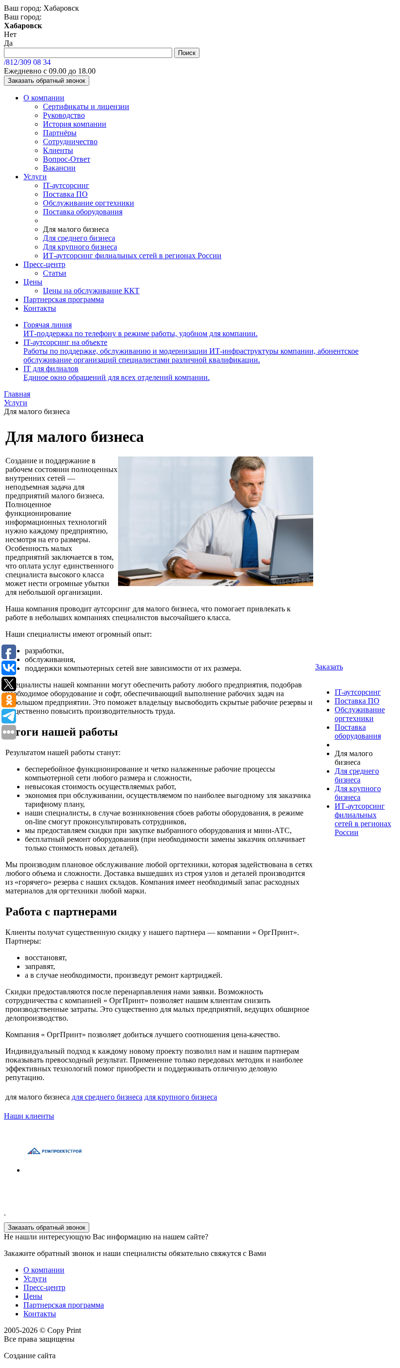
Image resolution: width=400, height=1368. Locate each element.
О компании (43, 98)
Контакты (39, 308)
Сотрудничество (70, 141)
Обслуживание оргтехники (88, 203)
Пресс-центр (44, 264)
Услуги (35, 176)
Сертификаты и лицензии (86, 106)
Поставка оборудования (82, 212)
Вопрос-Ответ (66, 159)
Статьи (54, 273)
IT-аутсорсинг (66, 185)
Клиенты (58, 150)
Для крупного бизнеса (80, 247)
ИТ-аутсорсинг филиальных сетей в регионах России (132, 255)
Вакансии (59, 168)
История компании (74, 124)
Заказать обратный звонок (46, 80)
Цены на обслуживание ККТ (91, 290)
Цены (32, 282)
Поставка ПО (65, 194)
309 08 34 (27, 62)
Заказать (329, 667)
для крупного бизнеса (180, 1097)
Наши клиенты (29, 1116)
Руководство (64, 115)
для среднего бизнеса (107, 1097)
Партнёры (60, 133)
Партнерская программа (63, 299)
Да (8, 43)
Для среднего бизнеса (79, 238)
